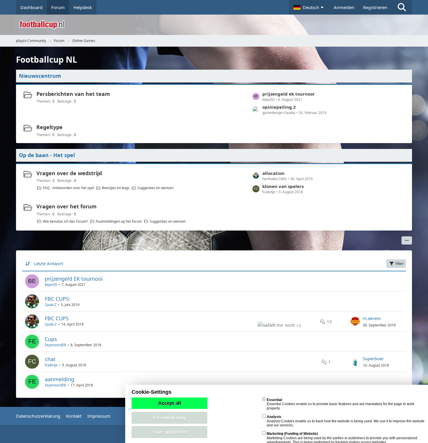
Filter (399, 263)
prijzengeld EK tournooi (74, 278)
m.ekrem (372, 318)
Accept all (169, 403)
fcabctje (51, 365)
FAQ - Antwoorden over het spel (68, 187)
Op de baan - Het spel (47, 155)
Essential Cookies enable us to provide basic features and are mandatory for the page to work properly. (340, 404)
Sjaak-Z (51, 324)
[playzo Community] (218, 24)
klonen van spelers (283, 186)
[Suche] (402, 7)
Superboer (373, 358)
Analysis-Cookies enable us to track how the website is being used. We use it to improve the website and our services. (346, 421)
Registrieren (375, 7)
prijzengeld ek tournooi (288, 94)
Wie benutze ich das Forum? (65, 221)
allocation (273, 173)
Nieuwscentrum (40, 75)
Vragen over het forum (66, 206)
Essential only (169, 417)
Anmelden (344, 7)
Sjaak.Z (50, 304)
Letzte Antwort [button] (48, 263)
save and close (170, 432)
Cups (51, 338)
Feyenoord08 (55, 344)
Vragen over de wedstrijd (69, 173)
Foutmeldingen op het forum (119, 221)
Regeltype (49, 127)
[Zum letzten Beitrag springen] (355, 321)
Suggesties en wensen (155, 187)
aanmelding (59, 379)
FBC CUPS (57, 318)
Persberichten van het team (73, 93)
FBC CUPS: (57, 298)
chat (50, 359)
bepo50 (51, 284)
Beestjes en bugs (116, 187)
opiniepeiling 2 (279, 107)
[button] (309, 7)
